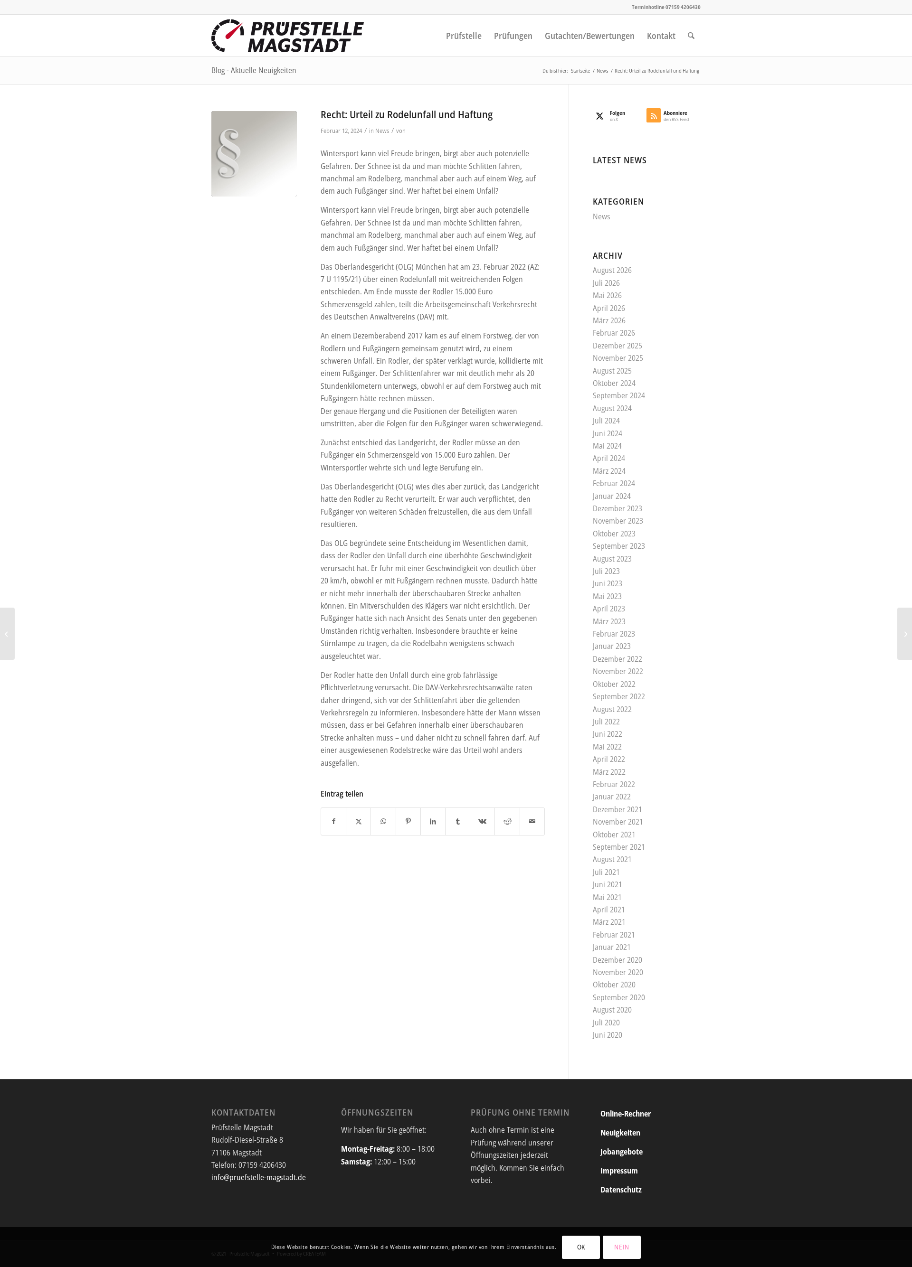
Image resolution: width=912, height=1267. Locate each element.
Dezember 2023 (617, 508)
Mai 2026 (607, 295)
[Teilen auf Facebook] (333, 821)
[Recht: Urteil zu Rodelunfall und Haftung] (254, 154)
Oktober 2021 (614, 834)
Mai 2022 (607, 746)
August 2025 (612, 371)
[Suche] (691, 35)
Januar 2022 (612, 796)
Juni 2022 (607, 734)
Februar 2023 (614, 634)
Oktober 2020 (614, 984)
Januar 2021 (612, 947)
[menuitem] (464, 35)
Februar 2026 (614, 333)
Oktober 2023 (614, 533)
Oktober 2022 (614, 684)
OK (581, 1246)
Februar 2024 (614, 483)
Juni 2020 (607, 1035)
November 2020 (618, 972)
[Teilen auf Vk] (482, 821)
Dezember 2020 (617, 960)
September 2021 (619, 847)
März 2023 (609, 621)
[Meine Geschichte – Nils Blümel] (7, 634)
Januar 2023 (612, 646)
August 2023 (612, 559)
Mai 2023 (607, 596)
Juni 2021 (607, 884)
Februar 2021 (614, 934)
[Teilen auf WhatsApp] (383, 821)
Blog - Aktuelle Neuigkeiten (253, 70)
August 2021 (612, 859)
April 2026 (609, 308)
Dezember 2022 (617, 659)
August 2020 (612, 1009)
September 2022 (619, 696)
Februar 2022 (614, 784)
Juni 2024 (607, 433)
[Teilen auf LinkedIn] (433, 821)
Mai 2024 (607, 446)
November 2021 (618, 822)
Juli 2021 (606, 872)
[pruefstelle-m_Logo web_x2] (287, 35)
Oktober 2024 (614, 383)
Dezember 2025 (617, 345)
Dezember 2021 (617, 809)
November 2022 (618, 671)
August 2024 (612, 408)
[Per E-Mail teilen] (532, 821)
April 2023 (609, 608)
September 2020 (619, 997)
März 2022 (609, 772)
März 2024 (609, 471)
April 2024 (609, 458)
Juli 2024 (606, 420)
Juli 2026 (606, 283)
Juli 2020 (606, 1022)
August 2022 (612, 709)
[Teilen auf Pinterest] (408, 821)
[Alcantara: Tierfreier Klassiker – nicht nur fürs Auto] (904, 634)
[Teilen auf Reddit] (507, 821)
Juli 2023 (606, 571)
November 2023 (618, 521)
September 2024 (619, 395)
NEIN (621, 1246)
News (382, 130)
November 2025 (618, 358)
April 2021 (609, 909)
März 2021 (609, 922)
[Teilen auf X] (358, 821)
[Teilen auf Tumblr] (458, 821)
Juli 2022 (606, 721)
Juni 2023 (607, 583)
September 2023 (619, 546)
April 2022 (609, 759)
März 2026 (609, 320)
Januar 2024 (612, 496)
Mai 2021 (607, 897)
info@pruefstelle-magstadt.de (258, 1177)
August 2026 (612, 270)
